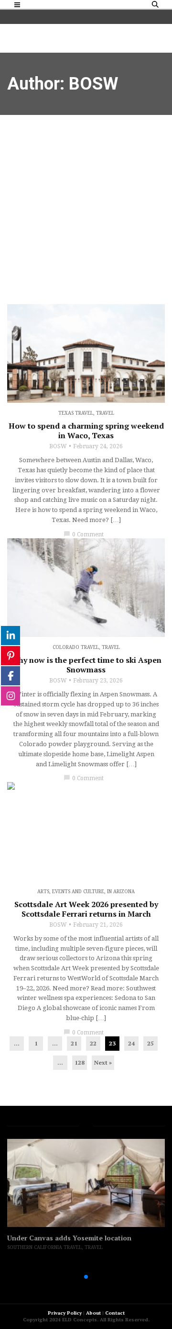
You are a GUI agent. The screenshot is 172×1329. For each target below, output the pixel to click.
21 (74, 1043)
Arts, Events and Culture (70, 891)
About (93, 1313)
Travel (105, 413)
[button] (71, 1277)
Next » (103, 1062)
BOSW (58, 446)
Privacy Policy (65, 1313)
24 (131, 1043)
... (17, 1043)
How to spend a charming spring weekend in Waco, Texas (86, 430)
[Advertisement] (86, 206)
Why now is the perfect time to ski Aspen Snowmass (86, 664)
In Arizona (121, 891)
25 (150, 1043)
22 (93, 1043)
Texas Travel (75, 413)
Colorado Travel (76, 647)
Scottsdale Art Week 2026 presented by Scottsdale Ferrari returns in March (86, 909)
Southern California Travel (44, 1247)
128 (80, 1062)
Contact (115, 1313)
